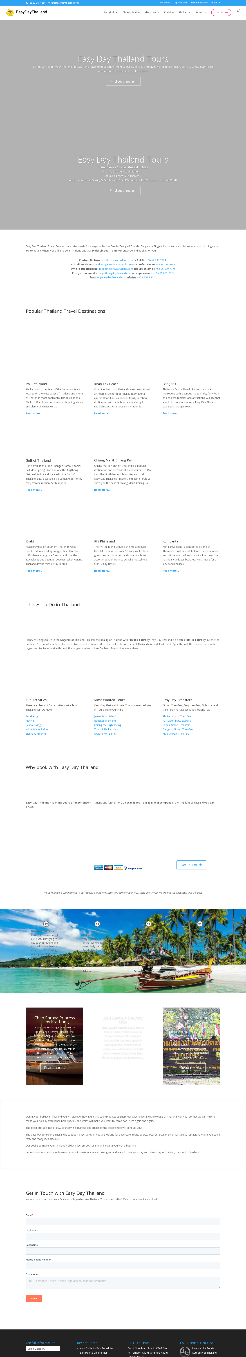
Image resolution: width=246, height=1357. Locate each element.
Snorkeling (32, 716)
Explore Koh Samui (105, 733)
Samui (199, 12)
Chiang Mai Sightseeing (107, 725)
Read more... (34, 413)
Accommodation (199, 3)
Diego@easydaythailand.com (116, 268)
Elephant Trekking (36, 733)
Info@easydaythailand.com (117, 260)
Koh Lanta (170, 541)
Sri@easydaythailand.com (111, 277)
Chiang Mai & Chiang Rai (113, 460)
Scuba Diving (33, 725)
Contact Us (221, 12)
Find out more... (123, 81)
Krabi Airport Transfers (176, 733)
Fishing (30, 720)
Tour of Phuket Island (106, 729)
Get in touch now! (191, 478)
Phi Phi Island (104, 541)
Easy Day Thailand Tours (123, 58)
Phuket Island (36, 384)
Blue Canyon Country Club (123, 1019)
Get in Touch (191, 864)
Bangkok (109, 12)
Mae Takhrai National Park (191, 1019)
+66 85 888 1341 (146, 277)
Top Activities (180, 3)
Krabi (167, 12)
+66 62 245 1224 (36, 2)
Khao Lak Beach (106, 384)
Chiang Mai (129, 12)
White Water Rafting (37, 729)
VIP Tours (165, 3)
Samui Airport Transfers (176, 725)
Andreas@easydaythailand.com (113, 264)
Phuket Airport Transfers (177, 716)
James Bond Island (105, 716)
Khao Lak (150, 12)
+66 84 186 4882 (165, 264)
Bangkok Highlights (105, 720)
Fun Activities (36, 700)
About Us (215, 3)
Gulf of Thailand (38, 460)
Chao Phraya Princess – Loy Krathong (54, 1019)
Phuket (183, 12)
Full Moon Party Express (177, 720)
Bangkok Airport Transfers (178, 729)
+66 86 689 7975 (165, 268)
